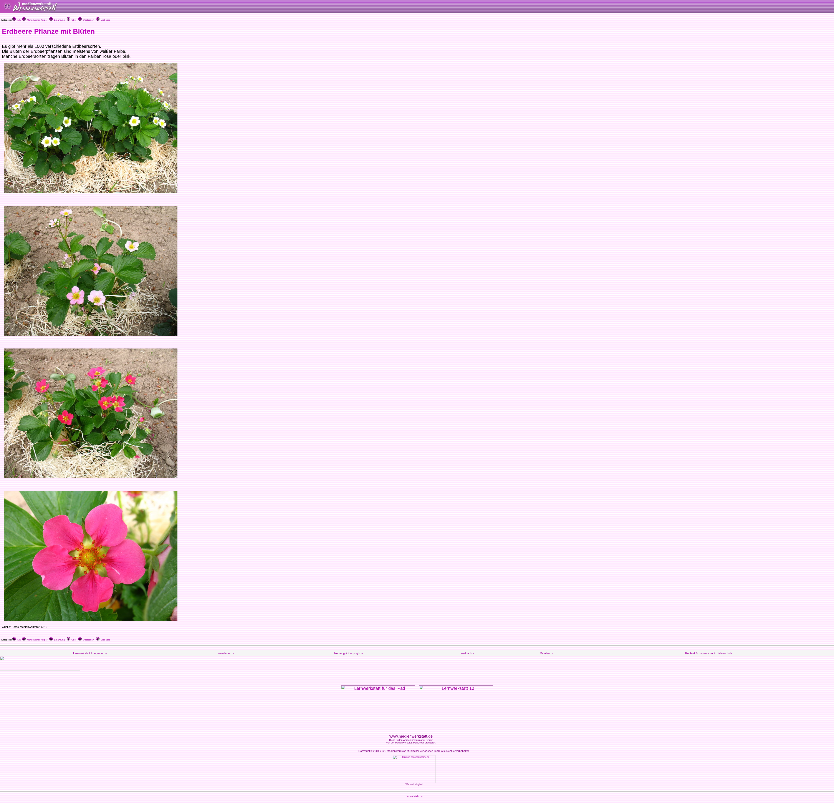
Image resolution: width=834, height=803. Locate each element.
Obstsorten (88, 20)
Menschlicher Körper (36, 20)
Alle (18, 20)
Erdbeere (104, 20)
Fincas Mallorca (414, 796)
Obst (73, 20)
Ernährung (59, 20)
